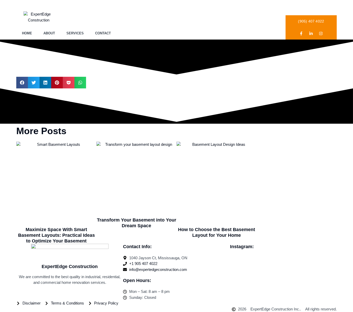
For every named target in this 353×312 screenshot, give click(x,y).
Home (27, 33)
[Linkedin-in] (311, 33)
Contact (103, 33)
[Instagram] (321, 33)
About (49, 33)
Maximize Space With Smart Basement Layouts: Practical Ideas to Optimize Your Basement (56, 235)
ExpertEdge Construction (70, 266)
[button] (22, 82)
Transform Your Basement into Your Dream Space (136, 222)
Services (75, 33)
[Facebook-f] (301, 33)
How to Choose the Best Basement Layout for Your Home (216, 232)
